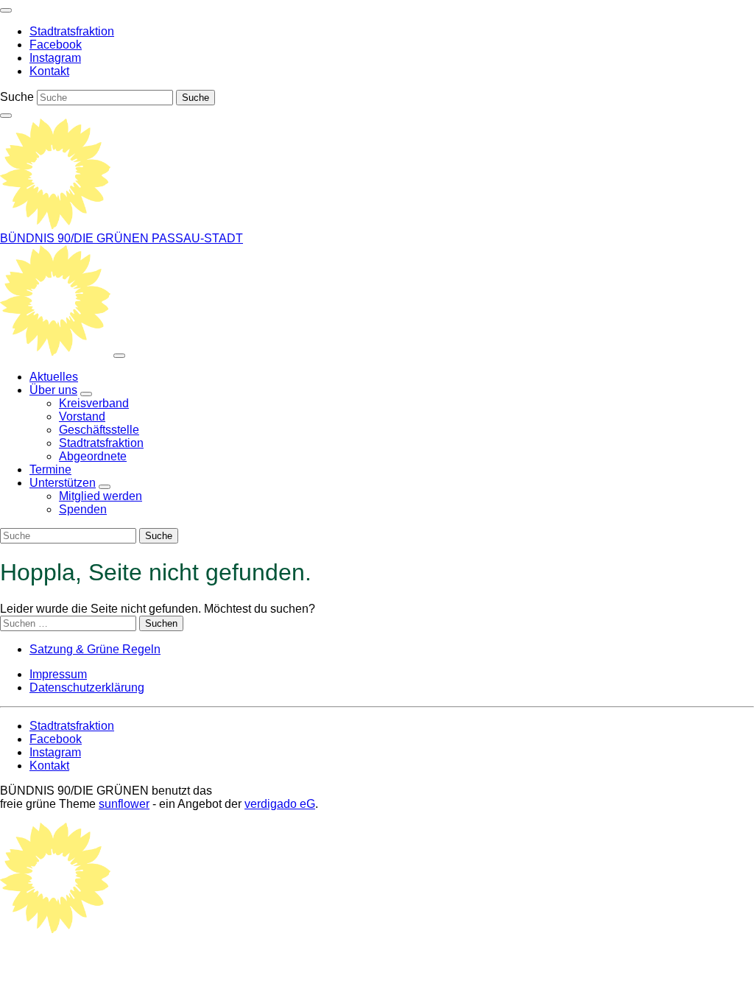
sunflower (124, 804)
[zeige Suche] (6, 115)
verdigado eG (279, 804)
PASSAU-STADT (197, 238)
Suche (17, 97)
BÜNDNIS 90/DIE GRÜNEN (76, 238)
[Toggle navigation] (6, 10)
